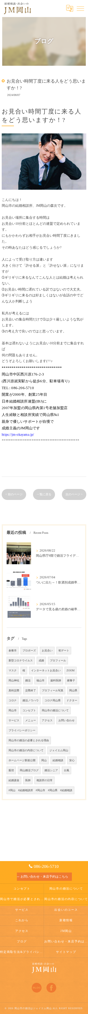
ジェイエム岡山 (58, 750)
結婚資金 (14, 780)
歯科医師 (55, 680)
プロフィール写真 (52, 690)
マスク (13, 670)
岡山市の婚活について (55, 710)
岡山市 (13, 710)
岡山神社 (14, 680)
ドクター (71, 700)
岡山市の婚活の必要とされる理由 (29, 740)
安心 (72, 760)
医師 (28, 780)
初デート (63, 650)
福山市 (40, 680)
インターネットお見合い (46, 670)
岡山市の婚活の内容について (26, 750)
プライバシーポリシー (22, 730)
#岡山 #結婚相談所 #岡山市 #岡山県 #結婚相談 (40, 790)
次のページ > (74, 494)
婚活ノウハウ (30, 700)
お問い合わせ (66, 720)
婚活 (28, 680)
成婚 (41, 660)
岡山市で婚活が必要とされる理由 (22, 899)
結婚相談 (58, 760)
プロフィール (58, 660)
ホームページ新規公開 (22, 760)
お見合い (47, 650)
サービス (14, 720)
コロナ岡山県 (52, 700)
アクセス (47, 720)
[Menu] (80, 8)
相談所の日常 (44, 780)
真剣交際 (14, 690)
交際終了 (30, 690)
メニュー (30, 720)
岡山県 (73, 690)
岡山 (44, 760)
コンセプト (29, 710)
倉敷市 (13, 650)
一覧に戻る (44, 494)
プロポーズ (29, 650)
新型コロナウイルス (21, 660)
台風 (66, 770)
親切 (11, 770)
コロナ (13, 700)
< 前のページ (13, 494)
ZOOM (70, 670)
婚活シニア (51, 770)
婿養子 (71, 680)
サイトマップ (66, 952)
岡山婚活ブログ (29, 770)
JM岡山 (66, 931)
